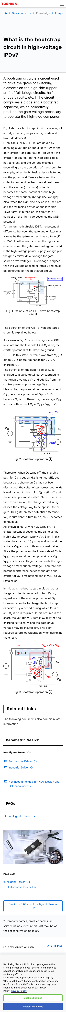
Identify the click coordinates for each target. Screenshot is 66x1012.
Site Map (57, 946)
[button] (62, 4)
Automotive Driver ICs (22, 887)
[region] (33, 983)
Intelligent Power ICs (16, 881)
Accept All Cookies (33, 1006)
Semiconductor (21, 13)
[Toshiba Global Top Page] (9, 4)
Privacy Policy (19, 990)
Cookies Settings (33, 997)
